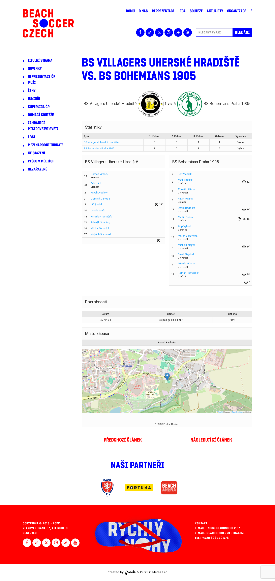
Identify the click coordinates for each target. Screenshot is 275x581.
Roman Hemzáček (188, 272)
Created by (116, 572)
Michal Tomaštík (100, 228)
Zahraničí (36, 123)
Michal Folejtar (186, 244)
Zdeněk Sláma (186, 189)
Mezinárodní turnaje (45, 145)
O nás (143, 11)
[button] (167, 377)
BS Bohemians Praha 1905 (99, 148)
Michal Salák (185, 180)
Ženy (31, 91)
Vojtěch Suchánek (101, 234)
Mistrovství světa (43, 129)
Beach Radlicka (167, 342)
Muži (32, 83)
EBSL (31, 137)
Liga (182, 11)
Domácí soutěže (41, 115)
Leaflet (220, 412)
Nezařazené (37, 169)
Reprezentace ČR (41, 77)
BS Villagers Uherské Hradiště (101, 142)
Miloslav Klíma (186, 263)
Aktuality (215, 11)
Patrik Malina (185, 198)
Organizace (236, 11)
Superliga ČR (39, 107)
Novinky (35, 69)
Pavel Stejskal (186, 254)
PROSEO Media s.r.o (153, 572)
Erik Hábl (96, 183)
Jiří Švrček (97, 204)
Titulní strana (40, 60)
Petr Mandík (185, 174)
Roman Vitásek (99, 174)
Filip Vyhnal (184, 226)
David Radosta (186, 207)
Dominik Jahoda (100, 198)
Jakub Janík (98, 210)
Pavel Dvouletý (99, 192)
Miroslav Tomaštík (101, 216)
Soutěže (196, 11)
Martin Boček (185, 217)
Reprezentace (163, 11)
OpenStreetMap (237, 412)
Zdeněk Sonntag (100, 222)
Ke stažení (36, 153)
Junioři (34, 99)
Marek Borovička (187, 235)
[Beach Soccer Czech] (48, 23)
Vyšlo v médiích (41, 161)
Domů (130, 11)
